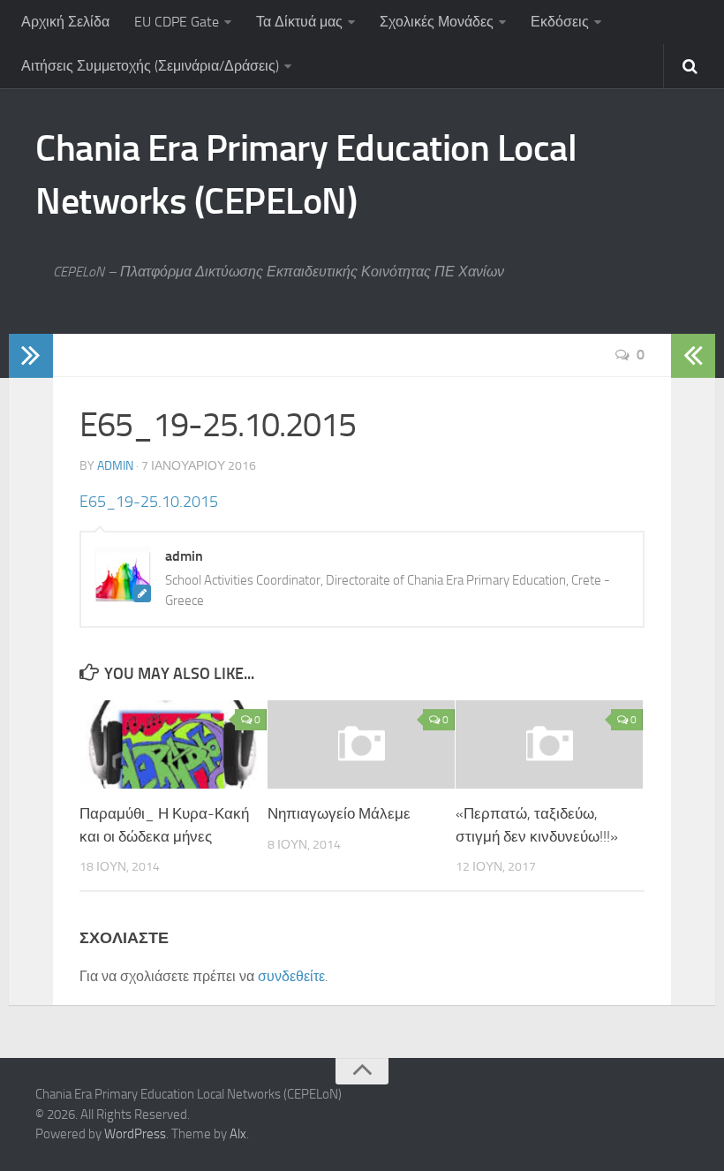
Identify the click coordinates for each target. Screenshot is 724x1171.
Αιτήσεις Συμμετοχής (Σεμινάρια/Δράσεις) (150, 65)
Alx (238, 1134)
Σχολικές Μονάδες (437, 21)
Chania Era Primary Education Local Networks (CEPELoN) (306, 174)
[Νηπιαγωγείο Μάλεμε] (361, 744)
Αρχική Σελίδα (65, 21)
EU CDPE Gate (176, 21)
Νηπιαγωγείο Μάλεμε (339, 813)
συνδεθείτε (291, 976)
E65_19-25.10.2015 (148, 501)
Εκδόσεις (560, 21)
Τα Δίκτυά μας (299, 21)
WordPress (135, 1134)
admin (115, 465)
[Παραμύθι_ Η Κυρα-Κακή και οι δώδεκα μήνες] (173, 744)
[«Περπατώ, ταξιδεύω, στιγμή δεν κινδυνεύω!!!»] (549, 744)
